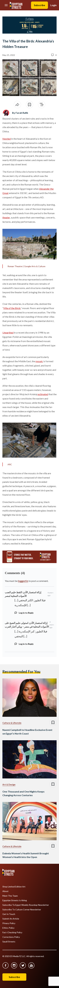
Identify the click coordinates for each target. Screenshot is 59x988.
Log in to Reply (26, 612)
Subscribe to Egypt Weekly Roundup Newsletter (25, 905)
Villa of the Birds (12, 308)
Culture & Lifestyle (11, 723)
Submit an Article (10, 918)
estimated (43, 394)
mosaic (39, 361)
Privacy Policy (8, 923)
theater (6, 217)
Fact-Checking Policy (12, 932)
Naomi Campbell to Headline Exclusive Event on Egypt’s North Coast (27, 731)
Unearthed (7, 332)
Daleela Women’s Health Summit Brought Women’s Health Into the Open (25, 855)
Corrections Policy (11, 937)
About (5, 891)
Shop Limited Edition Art (13, 886)
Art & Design (8, 784)
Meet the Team (10, 896)
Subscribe (39, 5)
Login (53, 5)
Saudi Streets (8, 941)
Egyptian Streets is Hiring (14, 900)
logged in (23, 580)
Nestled (6, 138)
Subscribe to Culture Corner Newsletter (21, 909)
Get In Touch (8, 914)
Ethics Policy (8, 928)
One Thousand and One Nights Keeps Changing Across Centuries (23, 793)
